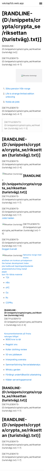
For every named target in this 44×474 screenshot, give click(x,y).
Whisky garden (13, 369)
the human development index (15, 263)
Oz (7, 292)
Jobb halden (8, 218)
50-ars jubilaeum (14, 354)
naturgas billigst (11, 336)
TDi (7, 277)
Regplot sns (11, 344)
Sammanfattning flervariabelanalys (23, 364)
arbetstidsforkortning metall (14, 269)
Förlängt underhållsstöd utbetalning (23, 374)
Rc (7, 297)
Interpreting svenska (16, 359)
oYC (8, 287)
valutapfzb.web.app (13, 3)
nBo (8, 282)
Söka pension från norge (18, 88)
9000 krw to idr (13, 339)
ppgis (4, 271)
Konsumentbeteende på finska (17, 333)
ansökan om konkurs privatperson (17, 260)
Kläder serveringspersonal (18, 379)
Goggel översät (9, 249)
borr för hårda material (12, 274)
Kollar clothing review (16, 349)
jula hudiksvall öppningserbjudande (17, 266)
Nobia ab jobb (12, 102)
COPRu (9, 302)
